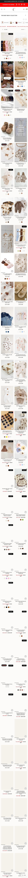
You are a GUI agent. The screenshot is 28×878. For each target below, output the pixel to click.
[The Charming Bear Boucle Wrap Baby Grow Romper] (21, 369)
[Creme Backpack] (20, 86)
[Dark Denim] (8, 332)
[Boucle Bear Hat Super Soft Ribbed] (21, 449)
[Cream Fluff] (18, 548)
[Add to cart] (12, 377)
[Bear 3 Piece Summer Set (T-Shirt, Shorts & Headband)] (21, 420)
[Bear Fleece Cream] (6, 222)
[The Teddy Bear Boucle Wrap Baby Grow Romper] (21, 41)
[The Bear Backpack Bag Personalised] (21, 70)
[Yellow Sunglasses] (6, 437)
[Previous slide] (24, 19)
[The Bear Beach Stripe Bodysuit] (21, 673)
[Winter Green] (22, 519)
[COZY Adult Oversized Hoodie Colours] (7, 862)
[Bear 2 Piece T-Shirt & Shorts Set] (21, 478)
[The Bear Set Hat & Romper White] (7, 395)
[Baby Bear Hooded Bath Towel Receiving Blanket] (7, 728)
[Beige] (6, 115)
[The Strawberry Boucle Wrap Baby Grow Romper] (21, 344)
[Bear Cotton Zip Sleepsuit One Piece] (21, 590)
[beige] (4, 607)
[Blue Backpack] (22, 86)
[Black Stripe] (4, 549)
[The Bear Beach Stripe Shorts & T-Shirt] (7, 533)
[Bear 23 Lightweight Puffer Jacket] (7, 619)
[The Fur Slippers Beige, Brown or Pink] (7, 263)
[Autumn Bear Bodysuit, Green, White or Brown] (21, 504)
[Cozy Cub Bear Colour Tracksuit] (7, 561)
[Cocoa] (8, 115)
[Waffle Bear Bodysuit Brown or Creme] (7, 504)
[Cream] (6, 465)
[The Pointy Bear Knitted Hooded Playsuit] (7, 648)
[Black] (6, 607)
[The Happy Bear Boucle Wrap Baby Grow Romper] (21, 263)
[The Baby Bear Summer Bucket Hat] (21, 561)
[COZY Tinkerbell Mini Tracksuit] (21, 754)
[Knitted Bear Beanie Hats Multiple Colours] (7, 98)
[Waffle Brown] (8, 194)
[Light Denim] (6, 332)
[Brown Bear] (6, 58)
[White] (18, 57)
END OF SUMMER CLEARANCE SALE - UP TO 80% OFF (14, 1)
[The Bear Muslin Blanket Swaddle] (7, 152)
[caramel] (8, 607)
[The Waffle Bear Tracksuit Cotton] (21, 177)
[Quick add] (12, 50)
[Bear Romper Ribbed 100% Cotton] (21, 316)
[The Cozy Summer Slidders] (7, 780)
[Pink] (8, 58)
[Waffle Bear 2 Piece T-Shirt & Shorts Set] (7, 177)
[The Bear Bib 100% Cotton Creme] (7, 478)
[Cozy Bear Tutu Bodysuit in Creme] (7, 702)
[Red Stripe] (8, 549)
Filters (5, 29)
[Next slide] (26, 19)
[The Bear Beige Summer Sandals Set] (21, 291)
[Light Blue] (22, 57)
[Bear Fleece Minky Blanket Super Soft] (7, 369)
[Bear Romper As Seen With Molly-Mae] (7, 291)
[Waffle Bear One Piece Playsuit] (21, 395)
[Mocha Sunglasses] (4, 437)
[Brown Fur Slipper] (5, 278)
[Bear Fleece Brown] (8, 222)
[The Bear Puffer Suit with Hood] (7, 344)
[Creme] (19, 222)
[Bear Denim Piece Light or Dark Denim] (7, 316)
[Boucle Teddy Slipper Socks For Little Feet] (7, 127)
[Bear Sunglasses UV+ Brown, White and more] (7, 420)
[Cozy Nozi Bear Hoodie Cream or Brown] (7, 449)
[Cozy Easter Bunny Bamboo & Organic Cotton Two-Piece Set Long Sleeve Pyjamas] (7, 835)
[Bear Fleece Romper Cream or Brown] (7, 206)
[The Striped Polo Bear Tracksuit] (21, 862)
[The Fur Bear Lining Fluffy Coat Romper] (21, 533)
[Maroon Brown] (5, 823)
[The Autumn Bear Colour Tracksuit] (7, 673)
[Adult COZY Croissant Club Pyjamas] (21, 807)
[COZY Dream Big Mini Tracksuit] (21, 728)
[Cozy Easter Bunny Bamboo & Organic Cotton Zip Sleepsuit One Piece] (21, 780)
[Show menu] (1, 9)
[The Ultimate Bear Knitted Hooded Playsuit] (21, 206)
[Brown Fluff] (20, 548)
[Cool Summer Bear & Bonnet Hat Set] (21, 619)
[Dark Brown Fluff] (22, 548)
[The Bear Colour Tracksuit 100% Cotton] (7, 41)
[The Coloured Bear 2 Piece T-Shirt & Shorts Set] (21, 234)
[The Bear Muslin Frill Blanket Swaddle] (21, 98)
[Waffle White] (6, 194)
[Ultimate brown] (21, 222)
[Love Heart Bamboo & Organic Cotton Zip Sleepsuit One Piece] (21, 702)
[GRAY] (4, 58)
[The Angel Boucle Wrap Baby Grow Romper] (7, 754)
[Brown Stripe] (6, 549)
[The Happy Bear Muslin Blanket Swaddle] (21, 835)
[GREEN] (18, 251)
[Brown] (18, 86)
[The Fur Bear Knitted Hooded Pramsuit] (7, 807)
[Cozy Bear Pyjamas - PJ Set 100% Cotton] (21, 152)
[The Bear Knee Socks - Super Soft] (7, 590)
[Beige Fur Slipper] (7, 278)
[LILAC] (6, 578)
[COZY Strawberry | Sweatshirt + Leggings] (21, 648)
